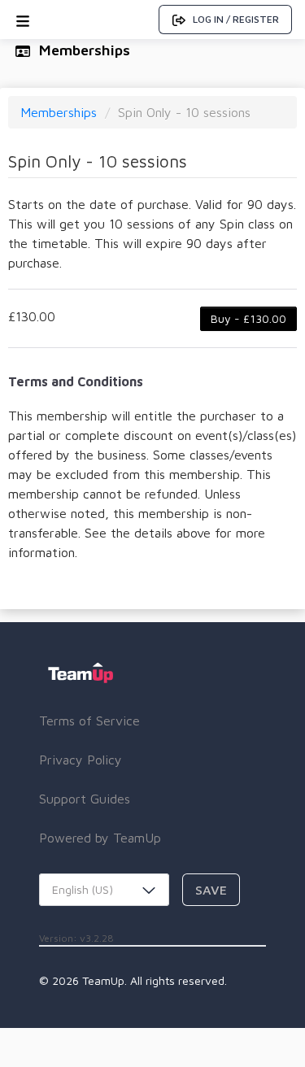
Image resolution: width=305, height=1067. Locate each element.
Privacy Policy (80, 759)
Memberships (60, 112)
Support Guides (84, 798)
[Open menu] (23, 19)
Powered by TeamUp (100, 837)
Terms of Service (89, 720)
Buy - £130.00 (248, 318)
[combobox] (104, 889)
